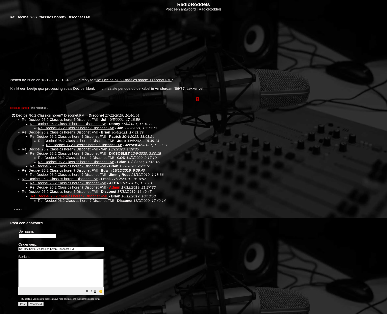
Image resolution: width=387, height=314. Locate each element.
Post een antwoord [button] (180, 9)
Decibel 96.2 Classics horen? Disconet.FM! (50, 115)
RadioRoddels (210, 9)
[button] (87, 292)
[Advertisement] (40, 48)
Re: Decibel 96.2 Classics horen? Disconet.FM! (134, 80)
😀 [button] (100, 291)
